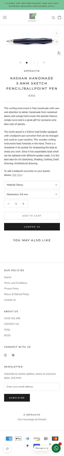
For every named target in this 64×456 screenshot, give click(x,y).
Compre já (32, 227)
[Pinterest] (13, 355)
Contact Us (10, 299)
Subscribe (17, 397)
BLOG (7, 335)
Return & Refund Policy (16, 294)
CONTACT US (11, 324)
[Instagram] (5, 355)
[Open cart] (59, 17)
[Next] (43, 62)
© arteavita (32, 415)
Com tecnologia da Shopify (32, 419)
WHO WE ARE (12, 318)
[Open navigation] (4, 17)
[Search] (53, 17)
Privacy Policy (11, 288)
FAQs (7, 329)
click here (17, 175)
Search (7, 277)
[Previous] (20, 62)
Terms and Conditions (15, 283)
